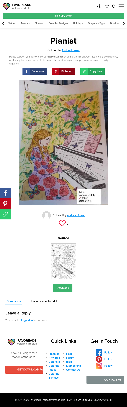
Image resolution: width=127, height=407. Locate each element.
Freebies (54, 353)
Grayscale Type (96, 23)
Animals (25, 23)
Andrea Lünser (71, 50)
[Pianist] (63, 261)
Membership (74, 365)
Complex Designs (58, 23)
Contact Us (73, 369)
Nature (11, 23)
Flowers (39, 23)
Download (63, 288)
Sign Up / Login (63, 15)
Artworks (54, 357)
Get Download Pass (31, 369)
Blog (69, 361)
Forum (70, 357)
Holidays (78, 23)
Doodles (114, 23)
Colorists (54, 361)
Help (69, 353)
